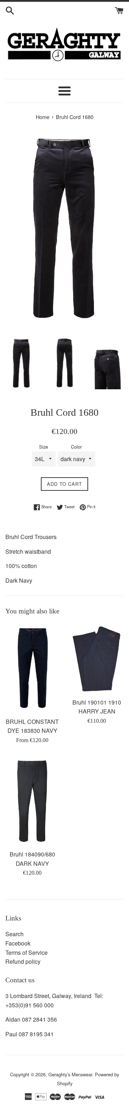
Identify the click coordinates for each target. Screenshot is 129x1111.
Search (14, 934)
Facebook (17, 943)
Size (43, 446)
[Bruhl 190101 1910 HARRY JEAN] (97, 658)
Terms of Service (26, 952)
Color (76, 446)
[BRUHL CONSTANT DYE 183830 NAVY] (32, 668)
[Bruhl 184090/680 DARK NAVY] (32, 800)
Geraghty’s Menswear (70, 1074)
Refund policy (22, 961)
